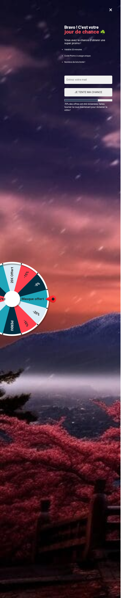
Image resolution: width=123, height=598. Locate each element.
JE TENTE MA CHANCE (88, 92)
